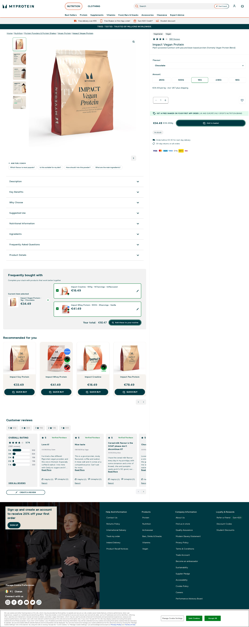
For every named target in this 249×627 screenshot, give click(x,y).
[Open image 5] (19, 102)
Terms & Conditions (185, 549)
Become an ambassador (187, 561)
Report (44, 483)
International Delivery (116, 530)
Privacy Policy (182, 542)
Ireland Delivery (113, 542)
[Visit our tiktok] (20, 602)
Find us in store (183, 524)
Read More (46, 470)
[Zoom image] (134, 42)
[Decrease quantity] (156, 100)
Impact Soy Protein (19, 377)
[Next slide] (145, 374)
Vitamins (111, 15)
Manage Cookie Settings (172, 618)
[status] (160, 100)
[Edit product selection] (137, 291)
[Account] (234, 6)
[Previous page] (138, 491)
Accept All (212, 618)
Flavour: (157, 60)
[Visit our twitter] (32, 602)
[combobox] (181, 6)
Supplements (96, 15)
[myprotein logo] (18, 6)
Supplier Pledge (183, 574)
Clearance (162, 15)
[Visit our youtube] (26, 602)
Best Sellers (71, 15)
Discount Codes (224, 524)
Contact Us (111, 518)
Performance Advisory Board (189, 599)
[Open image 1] (19, 44)
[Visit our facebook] (14, 602)
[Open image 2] (19, 59)
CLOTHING (94, 6)
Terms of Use (130, 625)
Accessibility (181, 580)
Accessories (147, 15)
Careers (179, 592)
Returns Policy (113, 524)
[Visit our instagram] (7, 602)
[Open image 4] (19, 88)
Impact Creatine (93, 377)
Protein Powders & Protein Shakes (40, 33)
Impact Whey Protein (56, 377)
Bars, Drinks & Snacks (152, 536)
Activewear (147, 530)
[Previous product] (138, 402)
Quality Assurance (184, 530)
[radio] (162, 80)
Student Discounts (225, 530)
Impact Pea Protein (129, 377)
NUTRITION (73, 6)
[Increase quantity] (165, 100)
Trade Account (183, 555)
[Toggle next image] (133, 158)
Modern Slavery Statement (188, 536)
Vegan (145, 549)
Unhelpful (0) (62, 479)
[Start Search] (137, 6)
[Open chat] (39, 602)
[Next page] (143, 491)
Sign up (14, 525)
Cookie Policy (182, 586)
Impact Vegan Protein (82, 33)
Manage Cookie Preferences (20, 585)
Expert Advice (177, 15)
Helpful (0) (48, 479)
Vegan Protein (64, 33)
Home (10, 33)
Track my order (113, 536)
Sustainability (182, 567)
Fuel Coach (223, 6)
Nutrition (18, 33)
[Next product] (143, 402)
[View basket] (242, 6)
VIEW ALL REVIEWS (17, 483)
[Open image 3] (19, 73)
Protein (83, 15)
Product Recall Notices (117, 549)
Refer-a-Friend (229, 518)
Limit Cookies (194, 618)
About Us (180, 518)
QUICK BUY (21, 392)
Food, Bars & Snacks (128, 15)
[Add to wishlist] (242, 100)
